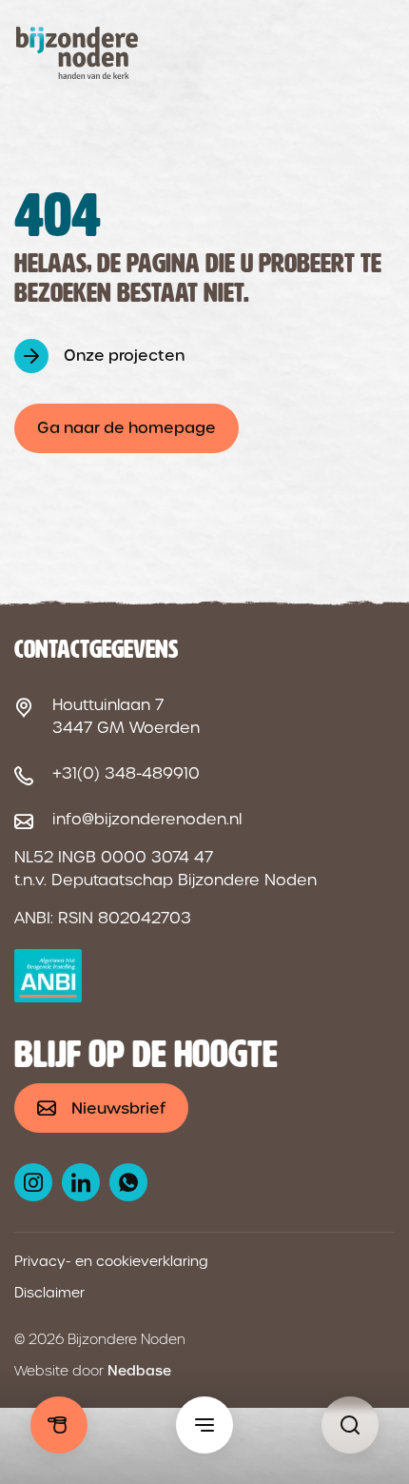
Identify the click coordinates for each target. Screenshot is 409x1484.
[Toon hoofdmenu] (204, 1425)
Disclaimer (49, 1292)
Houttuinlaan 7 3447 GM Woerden (126, 716)
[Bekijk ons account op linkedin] (81, 1182)
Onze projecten (124, 356)
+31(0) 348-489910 (126, 773)
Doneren (59, 1425)
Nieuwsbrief (118, 1108)
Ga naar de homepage (126, 428)
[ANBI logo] (48, 975)
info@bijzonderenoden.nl (147, 819)
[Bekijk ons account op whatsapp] (128, 1182)
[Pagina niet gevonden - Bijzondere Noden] (350, 1425)
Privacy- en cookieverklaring (111, 1261)
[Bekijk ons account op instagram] (33, 1182)
